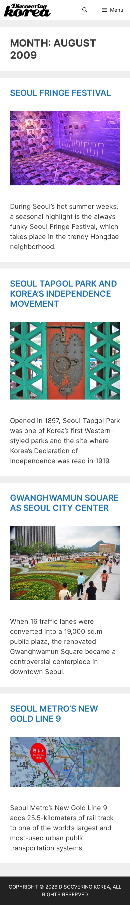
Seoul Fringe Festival (60, 93)
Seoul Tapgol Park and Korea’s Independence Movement (63, 294)
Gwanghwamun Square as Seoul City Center (64, 503)
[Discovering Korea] (27, 10)
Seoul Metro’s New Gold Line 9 (54, 714)
